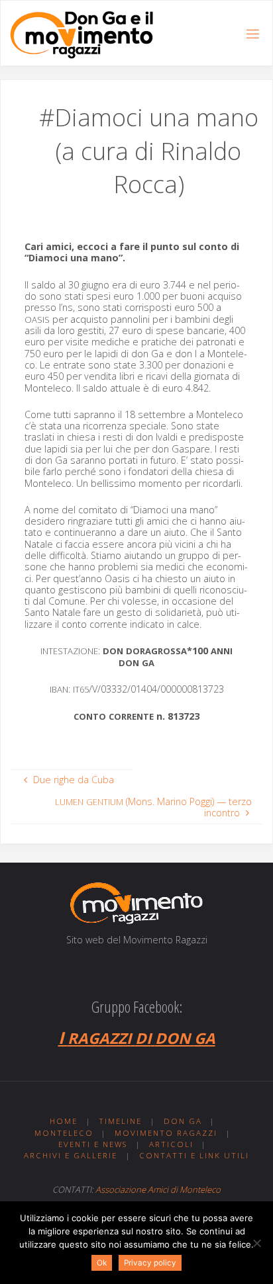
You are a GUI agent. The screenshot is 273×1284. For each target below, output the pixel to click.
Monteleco (63, 1133)
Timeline (120, 1121)
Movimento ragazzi (166, 1133)
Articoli (171, 1144)
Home (64, 1121)
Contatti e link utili (194, 1155)
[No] (256, 1243)
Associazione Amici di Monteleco (158, 1189)
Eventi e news (92, 1144)
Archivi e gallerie (70, 1155)
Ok (102, 1262)
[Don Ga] (81, 33)
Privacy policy (150, 1262)
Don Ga (183, 1121)
